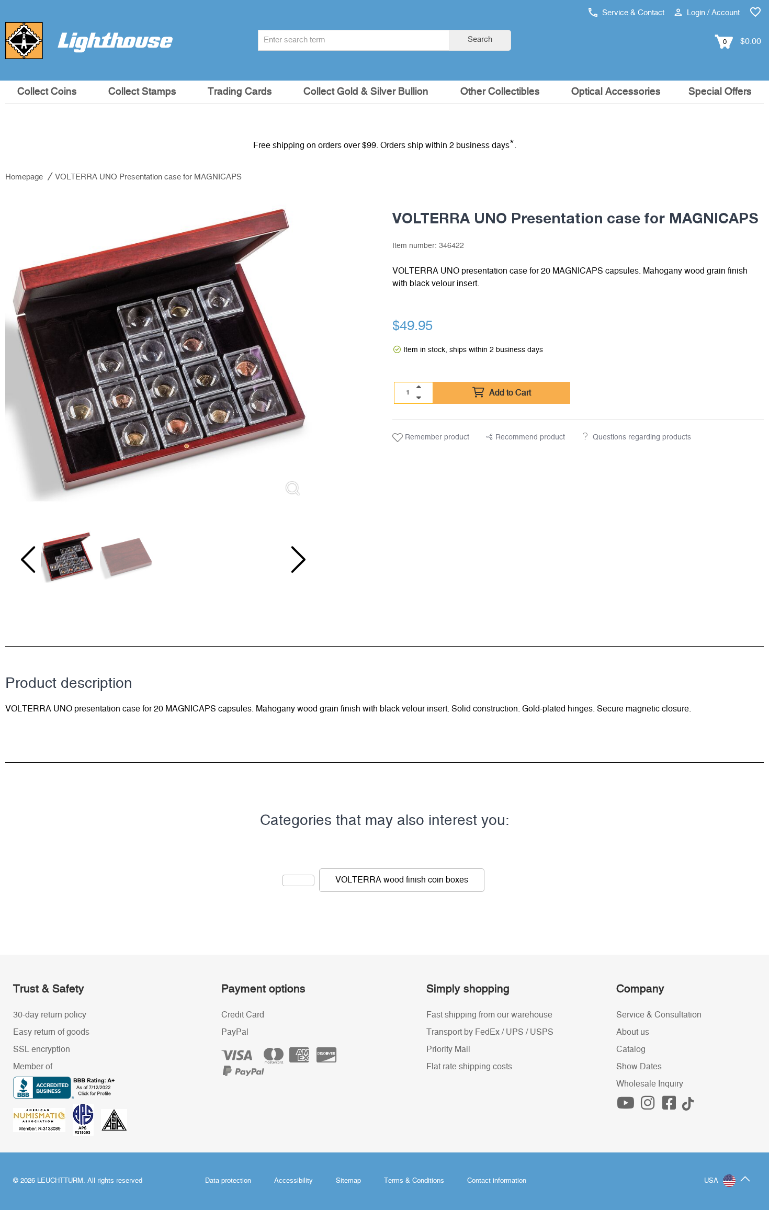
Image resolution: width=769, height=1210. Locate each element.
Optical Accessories (616, 92)
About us (632, 1032)
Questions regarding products (642, 437)
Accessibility (293, 1181)
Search (480, 39)
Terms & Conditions (414, 1181)
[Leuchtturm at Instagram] (649, 1106)
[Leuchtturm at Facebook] (671, 1106)
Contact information (496, 1181)
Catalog (631, 1049)
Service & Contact (632, 13)
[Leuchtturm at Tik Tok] (688, 1106)
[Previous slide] (26, 559)
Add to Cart (509, 393)
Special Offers (720, 92)
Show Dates (639, 1066)
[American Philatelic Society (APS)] (87, 1119)
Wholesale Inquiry (649, 1084)
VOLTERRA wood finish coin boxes (401, 880)
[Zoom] (292, 488)
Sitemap (348, 1181)
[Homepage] (89, 40)
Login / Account (712, 13)
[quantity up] (418, 387)
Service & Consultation (659, 1015)
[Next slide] (291, 559)
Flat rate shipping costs (469, 1066)
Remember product (436, 437)
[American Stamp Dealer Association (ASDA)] (114, 1119)
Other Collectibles (500, 92)
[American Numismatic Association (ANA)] (43, 1119)
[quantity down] (418, 397)
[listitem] (158, 350)
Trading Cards (240, 92)
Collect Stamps (142, 92)
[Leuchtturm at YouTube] (627, 1106)
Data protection (228, 1181)
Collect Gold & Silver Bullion (365, 92)
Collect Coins (47, 92)
